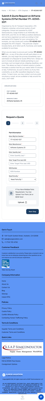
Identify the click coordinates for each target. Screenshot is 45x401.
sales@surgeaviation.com (13, 239)
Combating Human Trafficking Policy (15, 318)
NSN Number (13, 168)
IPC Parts (12, 10)
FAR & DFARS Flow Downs (11, 361)
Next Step (32, 211)
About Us (5, 284)
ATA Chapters (23, 10)
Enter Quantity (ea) (15, 152)
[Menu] (41, 3)
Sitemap (5, 294)
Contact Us (6, 287)
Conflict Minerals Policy (10, 314)
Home (4, 10)
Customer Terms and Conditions (13, 332)
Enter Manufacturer (15, 144)
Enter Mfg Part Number (16, 136)
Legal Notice (6, 358)
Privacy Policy (7, 308)
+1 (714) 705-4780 (11, 242)
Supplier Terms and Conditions (13, 329)
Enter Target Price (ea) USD (17, 160)
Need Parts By (14, 176)
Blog (3, 290)
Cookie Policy (6, 311)
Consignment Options (9, 364)
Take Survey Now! (8, 270)
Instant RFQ (6, 297)
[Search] (36, 3)
